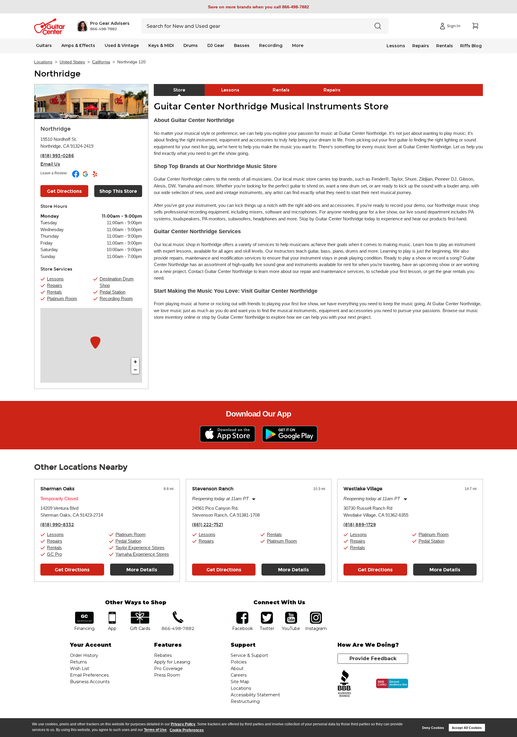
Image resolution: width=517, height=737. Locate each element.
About (237, 668)
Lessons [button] (55, 278)
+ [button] (135, 361)
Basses (242, 45)
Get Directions (64, 191)
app (112, 613)
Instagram (316, 613)
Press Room (167, 675)
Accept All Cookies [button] (467, 728)
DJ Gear (215, 45)
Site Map (240, 681)
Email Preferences (89, 675)
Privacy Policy (183, 724)
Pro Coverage (168, 668)
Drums (190, 45)
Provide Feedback (372, 658)
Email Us (50, 164)
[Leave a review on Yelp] (94, 176)
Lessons (396, 45)
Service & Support (249, 655)
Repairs (420, 45)
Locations (43, 61)
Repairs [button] (54, 285)
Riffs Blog (471, 45)
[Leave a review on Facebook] (76, 176)
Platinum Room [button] (62, 298)
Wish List (79, 668)
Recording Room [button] (116, 298)
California (101, 61)
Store (179, 90)
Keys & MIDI (161, 45)
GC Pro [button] (54, 554)
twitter (267, 613)
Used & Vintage (122, 45)
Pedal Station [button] (112, 292)
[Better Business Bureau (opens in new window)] (344, 684)
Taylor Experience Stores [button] (140, 547)
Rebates (163, 655)
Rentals (444, 45)
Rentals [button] (54, 292)
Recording (270, 45)
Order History (84, 655)
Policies (239, 662)
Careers (239, 675)
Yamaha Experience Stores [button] (142, 554)
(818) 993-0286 (57, 155)
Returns (78, 662)
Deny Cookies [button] (433, 728)
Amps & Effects (78, 45)
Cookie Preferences (187, 730)
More (297, 45)
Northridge (57, 74)
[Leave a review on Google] (86, 176)
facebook (242, 613)
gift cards (140, 613)
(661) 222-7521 (207, 524)
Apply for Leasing (172, 662)
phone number (178, 613)
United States (72, 61)
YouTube (291, 613)
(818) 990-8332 (57, 524)
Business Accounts (90, 681)
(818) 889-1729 (359, 524)
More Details (141, 570)
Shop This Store (118, 191)
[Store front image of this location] (91, 101)
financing (84, 613)
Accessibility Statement (255, 695)
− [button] (135, 370)
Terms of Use (155, 730)
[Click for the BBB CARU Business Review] (392, 683)
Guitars (44, 45)
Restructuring (245, 701)
